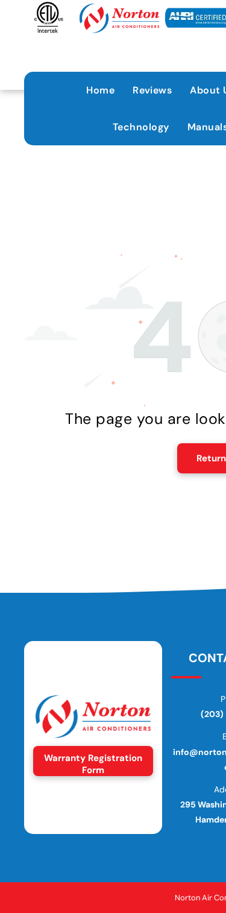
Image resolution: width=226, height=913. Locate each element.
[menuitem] (100, 90)
